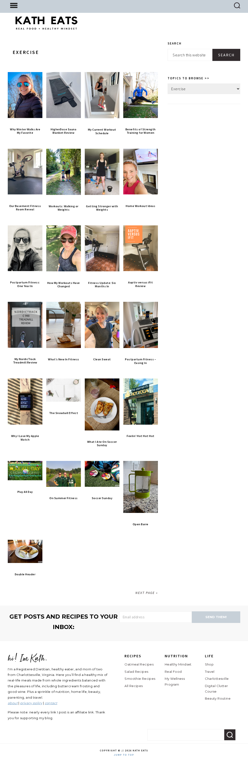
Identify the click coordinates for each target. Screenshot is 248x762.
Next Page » (146, 593)
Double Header (25, 574)
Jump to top (124, 754)
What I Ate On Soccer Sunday (102, 443)
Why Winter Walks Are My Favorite (25, 130)
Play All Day (25, 492)
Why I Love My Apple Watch (25, 437)
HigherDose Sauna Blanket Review (63, 130)
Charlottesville (217, 679)
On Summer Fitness (63, 498)
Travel (210, 671)
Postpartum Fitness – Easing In (140, 360)
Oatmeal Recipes (139, 664)
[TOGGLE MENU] (14, 5)
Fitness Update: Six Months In (102, 284)
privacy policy (31, 703)
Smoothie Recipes (139, 679)
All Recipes (133, 686)
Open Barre (140, 524)
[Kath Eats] (47, 26)
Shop (209, 664)
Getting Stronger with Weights (102, 207)
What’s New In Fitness (63, 359)
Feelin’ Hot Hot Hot (141, 436)
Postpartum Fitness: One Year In (25, 284)
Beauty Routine (218, 698)
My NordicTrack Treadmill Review (25, 360)
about (13, 703)
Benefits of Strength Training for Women (140, 130)
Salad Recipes (136, 671)
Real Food (173, 671)
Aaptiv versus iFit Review (140, 284)
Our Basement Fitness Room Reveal (25, 207)
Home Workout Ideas (140, 206)
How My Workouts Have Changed (63, 284)
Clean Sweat (102, 359)
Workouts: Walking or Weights (63, 207)
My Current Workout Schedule (102, 131)
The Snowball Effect (63, 413)
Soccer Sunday (102, 498)
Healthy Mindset (178, 664)
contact (51, 703)
